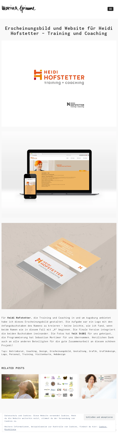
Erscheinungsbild (60, 351)
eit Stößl (79, 333)
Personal (14, 354)
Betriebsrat (16, 351)
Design (43, 351)
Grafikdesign (107, 351)
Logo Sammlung (54, 393)
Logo (4, 354)
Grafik (93, 351)
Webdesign (60, 354)
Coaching (31, 351)
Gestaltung (80, 351)
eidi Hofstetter (20, 317)
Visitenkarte (43, 354)
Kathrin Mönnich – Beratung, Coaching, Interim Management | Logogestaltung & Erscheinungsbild (98, 387)
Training (27, 354)
